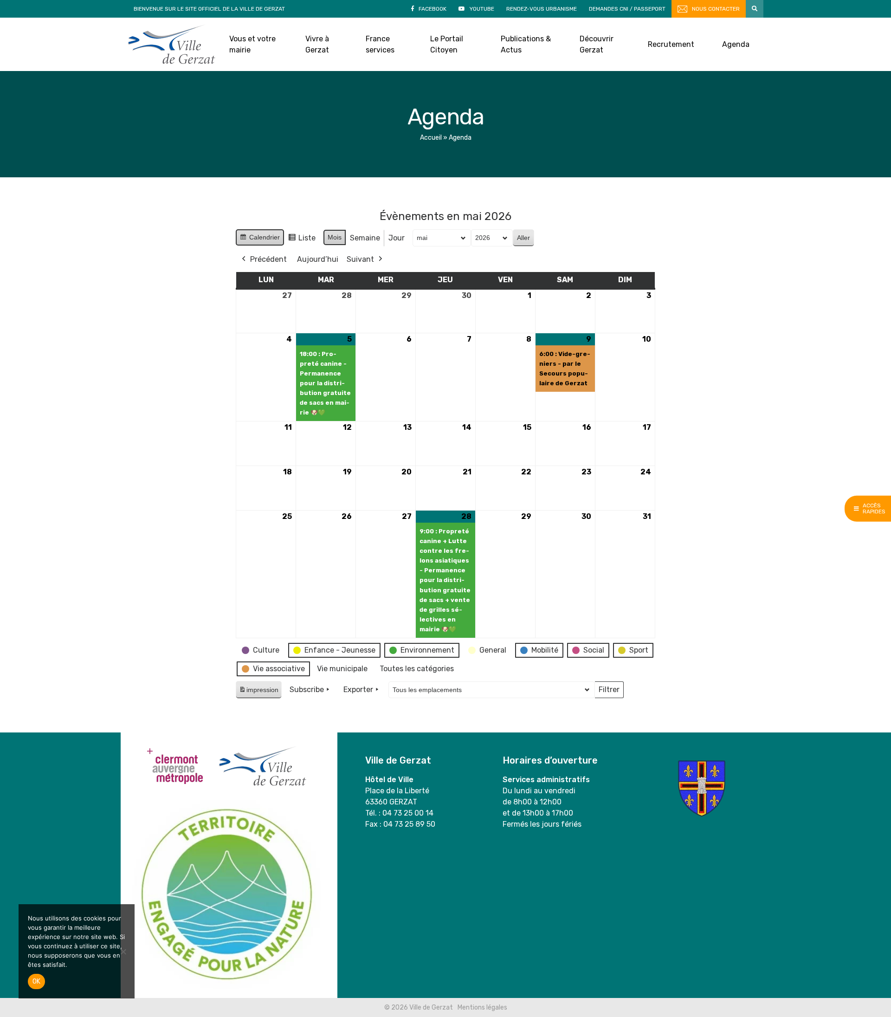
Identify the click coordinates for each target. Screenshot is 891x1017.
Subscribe (307, 689)
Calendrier (259, 239)
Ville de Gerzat (171, 44)
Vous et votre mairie (252, 44)
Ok (36, 981)
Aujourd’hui (317, 259)
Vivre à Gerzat (317, 44)
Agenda (735, 44)
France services (380, 44)
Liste (302, 240)
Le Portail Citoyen (446, 44)
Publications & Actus (526, 44)
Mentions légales (482, 1007)
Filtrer (609, 691)
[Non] (123, 951)
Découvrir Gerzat (596, 44)
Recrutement (671, 44)
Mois (335, 237)
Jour (396, 237)
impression (258, 692)
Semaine (365, 237)
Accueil (431, 138)
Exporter (358, 689)
